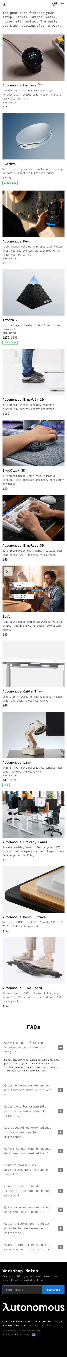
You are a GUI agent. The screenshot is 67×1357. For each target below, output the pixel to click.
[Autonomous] (4, 4)
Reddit (51, 1325)
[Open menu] (62, 4)
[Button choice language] (33, 1335)
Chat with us (21, 1335)
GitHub (34, 1325)
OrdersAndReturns (32, 1330)
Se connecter (10, 1331)
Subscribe (53, 1289)
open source (9, 102)
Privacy (7, 1334)
